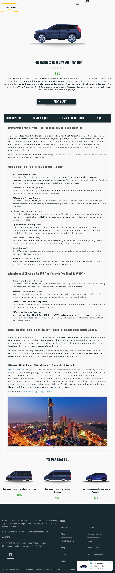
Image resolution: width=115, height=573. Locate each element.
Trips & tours (46, 392)
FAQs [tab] (99, 118)
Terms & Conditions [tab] (71, 118)
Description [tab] (13, 118)
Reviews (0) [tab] (40, 118)
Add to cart (60, 102)
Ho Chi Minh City (16, 370)
